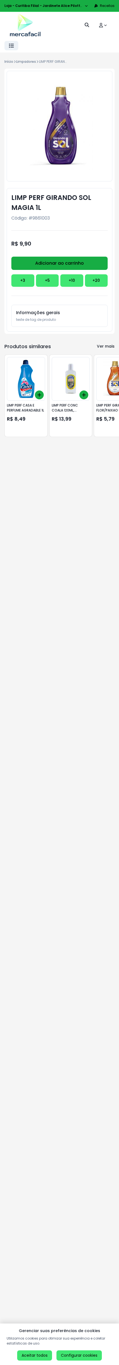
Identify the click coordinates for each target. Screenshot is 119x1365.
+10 (72, 280)
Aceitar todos (35, 1355)
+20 (96, 280)
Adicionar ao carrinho (59, 263)
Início (8, 61)
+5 (47, 280)
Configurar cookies (79, 1355)
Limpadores (26, 61)
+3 (22, 280)
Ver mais (106, 346)
